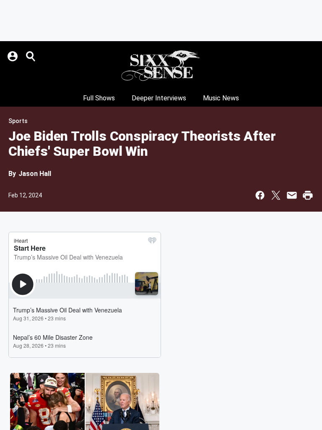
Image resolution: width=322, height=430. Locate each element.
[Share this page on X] (276, 195)
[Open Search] (31, 56)
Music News (221, 98)
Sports (18, 121)
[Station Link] (161, 65)
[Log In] (13, 56)
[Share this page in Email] (292, 195)
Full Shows (99, 98)
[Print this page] (308, 195)
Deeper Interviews (159, 98)
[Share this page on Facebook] (260, 195)
